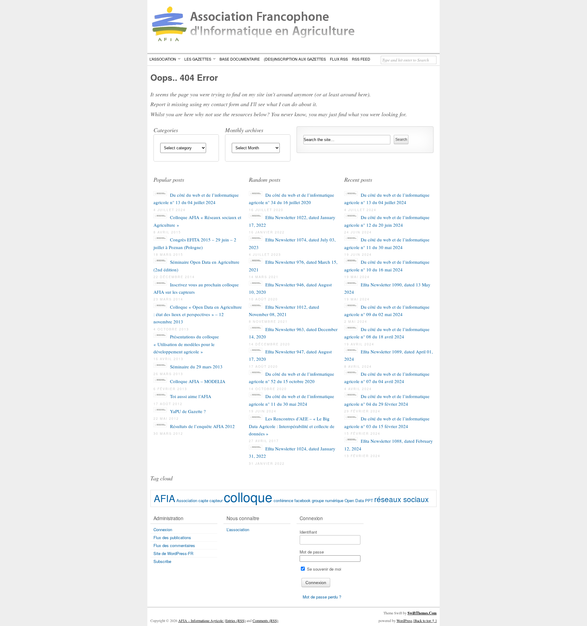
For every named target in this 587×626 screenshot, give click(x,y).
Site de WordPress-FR (173, 553)
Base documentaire (240, 58)
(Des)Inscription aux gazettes (295, 58)
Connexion (162, 529)
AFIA (164, 498)
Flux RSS (339, 58)
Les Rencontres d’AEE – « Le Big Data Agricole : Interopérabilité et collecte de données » (291, 426)
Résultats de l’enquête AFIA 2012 (202, 426)
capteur (216, 500)
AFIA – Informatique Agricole (201, 620)
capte (203, 500)
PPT (369, 500)
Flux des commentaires (174, 545)
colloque (248, 496)
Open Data (354, 500)
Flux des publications (172, 537)
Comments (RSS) (265, 620)
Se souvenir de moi (323, 569)
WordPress (404, 620)
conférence (283, 500)
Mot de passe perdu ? (322, 597)
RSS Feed (361, 58)
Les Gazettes (197, 58)
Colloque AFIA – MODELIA (197, 381)
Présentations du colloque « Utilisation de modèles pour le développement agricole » (186, 344)
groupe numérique (327, 500)
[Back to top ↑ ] (425, 620)
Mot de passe (312, 552)
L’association (163, 58)
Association (186, 500)
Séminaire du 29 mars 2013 (196, 366)
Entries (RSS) (235, 620)
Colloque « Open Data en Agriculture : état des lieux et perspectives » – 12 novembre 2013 (197, 314)
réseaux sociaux (401, 499)
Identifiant (308, 532)
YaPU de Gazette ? (188, 411)
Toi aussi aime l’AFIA (190, 396)
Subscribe (162, 561)
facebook (302, 500)
